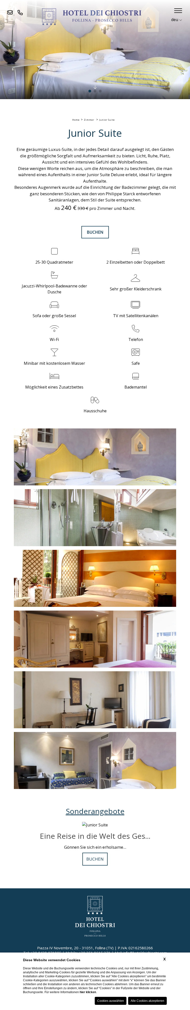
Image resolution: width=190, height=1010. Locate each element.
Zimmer (89, 119)
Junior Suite (107, 119)
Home (76, 119)
